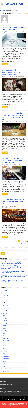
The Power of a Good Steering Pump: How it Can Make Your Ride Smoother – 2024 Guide (14, 160)
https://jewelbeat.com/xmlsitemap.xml (11, 391)
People (5, 353)
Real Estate (6, 358)
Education (5, 305)
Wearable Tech (7, 369)
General (5, 323)
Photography (6, 356)
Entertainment (7, 308)
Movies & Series (7, 341)
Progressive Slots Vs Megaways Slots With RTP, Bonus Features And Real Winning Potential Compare (14, 276)
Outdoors (5, 351)
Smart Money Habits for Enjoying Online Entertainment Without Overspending (12, 262)
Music (4, 343)
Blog (4, 293)
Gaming (5, 320)
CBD (4, 303)
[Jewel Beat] (14, 4)
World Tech (6, 371)
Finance (5, 313)
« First (2, 241)
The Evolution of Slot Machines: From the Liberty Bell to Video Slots (13, 202)
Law (4, 333)
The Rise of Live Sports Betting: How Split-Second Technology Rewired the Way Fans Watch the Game (13, 267)
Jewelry (5, 331)
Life (4, 336)
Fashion (5, 310)
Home (3, 10)
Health (4, 326)
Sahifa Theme (4, 403)
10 (21, 243)
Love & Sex (6, 338)
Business (13, 32)
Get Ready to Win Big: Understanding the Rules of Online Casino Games (11, 72)
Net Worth (6, 346)
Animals (5, 290)
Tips (4, 363)
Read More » (5, 64)
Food (4, 315)
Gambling (13, 76)
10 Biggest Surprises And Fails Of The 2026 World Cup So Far (13, 271)
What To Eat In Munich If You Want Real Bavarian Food (12, 281)
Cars (12, 164)
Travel (4, 366)
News (4, 348)
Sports (4, 361)
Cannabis (5, 298)
